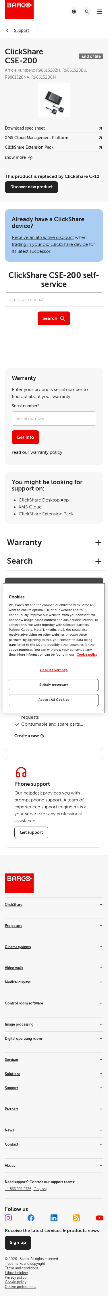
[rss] (76, 1217)
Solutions (12, 1074)
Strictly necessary (53, 685)
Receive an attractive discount (43, 237)
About (10, 1166)
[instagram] (8, 1217)
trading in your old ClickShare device (50, 244)
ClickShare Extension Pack (46, 514)
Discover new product (31, 187)
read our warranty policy (37, 452)
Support (11, 1088)
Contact (11, 1144)
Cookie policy (87, 655)
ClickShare (13, 905)
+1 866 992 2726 (26, 1189)
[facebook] (31, 1217)
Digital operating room (23, 1039)
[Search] (87, 11)
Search (50, 318)
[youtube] (99, 1217)
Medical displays (17, 982)
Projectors (13, 926)
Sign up (18, 1242)
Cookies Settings (53, 670)
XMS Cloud (30, 507)
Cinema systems (18, 947)
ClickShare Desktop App (44, 500)
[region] (54, 648)
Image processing (19, 1024)
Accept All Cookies (53, 700)
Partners (11, 1109)
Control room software (24, 1003)
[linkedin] (54, 1217)
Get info (25, 437)
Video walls (14, 968)
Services (11, 1060)
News (9, 1130)
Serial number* (25, 406)
